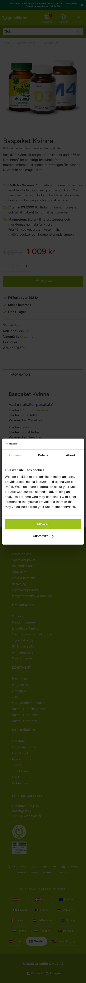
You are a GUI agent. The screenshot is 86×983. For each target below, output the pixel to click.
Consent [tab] (15, 455)
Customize (40, 536)
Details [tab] (43, 455)
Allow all (43, 524)
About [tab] (70, 455)
